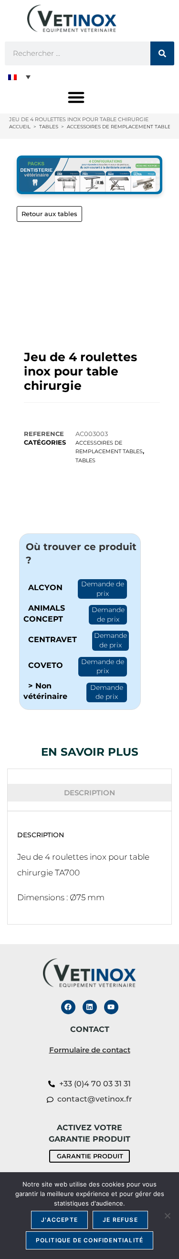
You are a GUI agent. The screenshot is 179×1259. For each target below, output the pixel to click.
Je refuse (120, 1219)
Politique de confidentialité (90, 1240)
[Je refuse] (167, 1215)
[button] (19, 77)
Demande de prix (102, 589)
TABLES (85, 460)
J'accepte (59, 1219)
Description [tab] (89, 792)
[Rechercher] (162, 53)
